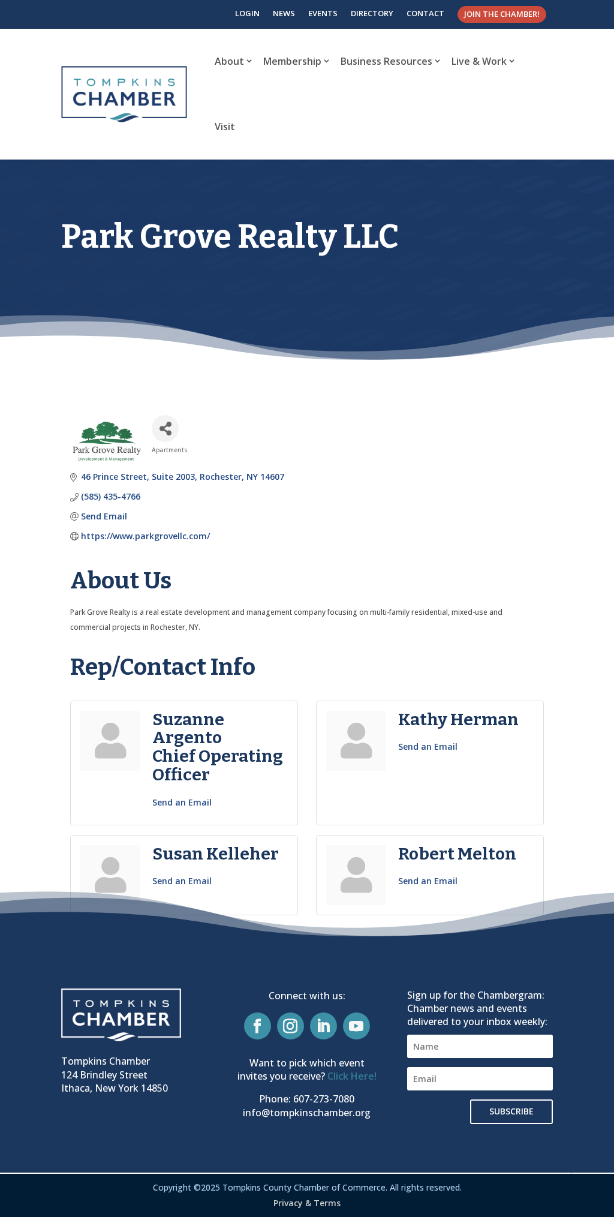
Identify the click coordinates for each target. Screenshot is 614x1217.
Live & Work (479, 61)
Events (323, 13)
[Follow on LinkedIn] (323, 1025)
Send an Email (182, 802)
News (284, 13)
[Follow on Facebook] (257, 1025)
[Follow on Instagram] (290, 1025)
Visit (225, 126)
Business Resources (386, 61)
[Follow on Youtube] (356, 1025)
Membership (292, 61)
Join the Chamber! (502, 13)
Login (247, 13)
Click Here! (352, 1076)
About (229, 61)
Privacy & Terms (307, 1203)
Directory (372, 13)
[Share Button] (165, 428)
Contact (425, 13)
